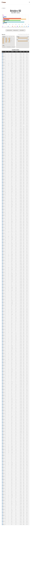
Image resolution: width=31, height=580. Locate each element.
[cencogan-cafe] (3, 1)
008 (3, 63)
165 (3, 299)
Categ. (5, 51)
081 (3, 173)
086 (3, 180)
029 (3, 95)
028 (3, 93)
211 (3, 368)
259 (3, 440)
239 (3, 410)
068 (3, 153)
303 (3, 506)
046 (3, 120)
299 (3, 500)
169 (3, 305)
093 (3, 191)
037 (3, 107)
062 (3, 144)
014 (3, 72)
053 (3, 131)
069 (3, 155)
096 (3, 195)
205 (3, 359)
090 (3, 186)
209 (3, 365)
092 (3, 189)
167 (3, 302)
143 (3, 266)
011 (3, 68)
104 (3, 207)
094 (3, 192)
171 (3, 308)
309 (3, 515)
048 (3, 123)
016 (3, 75)
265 (3, 449)
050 (3, 126)
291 (3, 488)
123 (3, 236)
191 (3, 338)
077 (3, 167)
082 (3, 174)
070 (3, 156)
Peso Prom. (16, 51)
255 (3, 434)
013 (3, 71)
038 (3, 108)
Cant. (8, 51)
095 (3, 194)
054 (3, 132)
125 (3, 239)
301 (3, 503)
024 (3, 87)
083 (3, 176)
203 (3, 356)
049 (3, 125)
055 (3, 134)
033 (3, 101)
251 (3, 428)
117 (3, 227)
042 (3, 114)
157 (3, 287)
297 (3, 497)
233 (3, 401)
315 (3, 524)
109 (3, 215)
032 (3, 99)
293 (3, 491)
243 (3, 416)
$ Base (23, 51)
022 (3, 84)
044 (3, 117)
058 (3, 138)
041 (3, 113)
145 (3, 269)
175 (3, 314)
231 (3, 398)
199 (3, 350)
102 (3, 204)
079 (3, 170)
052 (3, 129)
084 (3, 177)
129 (3, 245)
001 (3, 53)
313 (3, 521)
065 (3, 149)
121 (3, 233)
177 (3, 317)
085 (3, 179)
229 (3, 395)
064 (3, 147)
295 (3, 494)
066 (3, 150)
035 (3, 104)
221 (3, 383)
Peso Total (12, 51)
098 (3, 198)
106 (3, 210)
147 (3, 272)
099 (3, 200)
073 (3, 161)
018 (3, 78)
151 (3, 278)
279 (3, 470)
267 (3, 452)
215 (3, 374)
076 (3, 165)
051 (3, 128)
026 (3, 90)
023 (3, 86)
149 (3, 275)
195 (3, 344)
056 (3, 135)
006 (3, 60)
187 (3, 332)
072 (3, 159)
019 (3, 80)
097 (3, 197)
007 (3, 62)
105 (3, 209)
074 (3, 162)
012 (3, 69)
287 (3, 482)
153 (3, 281)
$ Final (27, 51)
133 (3, 251)
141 (3, 263)
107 (3, 212)
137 (3, 257)
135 (3, 254)
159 (3, 290)
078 (3, 168)
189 (3, 335)
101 (3, 203)
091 (3, 188)
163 (3, 296)
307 (3, 512)
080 (3, 171)
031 (3, 98)
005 (3, 59)
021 (3, 83)
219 (3, 380)
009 (3, 65)
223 (3, 386)
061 (3, 143)
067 (3, 152)
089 (3, 185)
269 (3, 455)
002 (3, 54)
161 (3, 293)
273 (3, 461)
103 (3, 206)
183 (3, 326)
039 (3, 110)
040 (3, 111)
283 (3, 476)
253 (3, 431)
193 (3, 341)
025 (3, 89)
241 (3, 413)
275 (3, 464)
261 (3, 443)
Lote (2, 51)
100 (3, 201)
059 (3, 140)
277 (3, 467)
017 (3, 77)
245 (3, 419)
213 (3, 371)
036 (3, 105)
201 (3, 353)
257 (3, 437)
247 (3, 422)
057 (3, 137)
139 (3, 260)
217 (3, 377)
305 (3, 509)
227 (3, 392)
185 (3, 329)
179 (3, 320)
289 (3, 485)
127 (3, 242)
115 (3, 224)
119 (3, 230)
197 (3, 347)
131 (3, 248)
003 (3, 56)
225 (3, 389)
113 (3, 221)
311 (3, 518)
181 (3, 323)
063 (3, 146)
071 (3, 158)
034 (3, 102)
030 (3, 96)
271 (3, 458)
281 (3, 473)
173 (3, 311)
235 (3, 404)
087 (3, 182)
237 (3, 407)
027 (3, 92)
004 (3, 57)
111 (3, 218)
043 (3, 116)
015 (3, 74)
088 (3, 183)
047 (3, 122)
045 (3, 119)
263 (3, 446)
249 (3, 425)
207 (3, 362)
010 (3, 66)
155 (3, 284)
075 (3, 164)
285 (3, 479)
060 (3, 141)
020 (3, 81)
